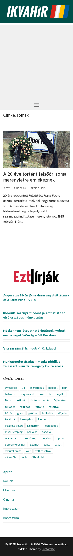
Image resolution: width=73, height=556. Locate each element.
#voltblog (11, 388)
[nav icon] (36, 104)
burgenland (27, 394)
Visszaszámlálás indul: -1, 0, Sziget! (29, 348)
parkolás (32, 432)
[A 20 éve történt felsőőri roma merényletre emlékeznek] (36, 149)
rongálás (46, 438)
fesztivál (54, 407)
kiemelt (42, 419)
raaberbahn (12, 438)
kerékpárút (27, 419)
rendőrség (30, 438)
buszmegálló (56, 394)
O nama (8, 499)
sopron (59, 438)
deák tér (21, 400)
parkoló (46, 432)
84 (23, 388)
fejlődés (10, 407)
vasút (58, 445)
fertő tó (39, 407)
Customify (48, 549)
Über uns (9, 490)
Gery (6, 188)
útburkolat (38, 457)
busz (41, 394)
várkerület (11, 457)
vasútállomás (13, 451)
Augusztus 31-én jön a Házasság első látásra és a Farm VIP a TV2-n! (36, 297)
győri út (33, 413)
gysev (20, 413)
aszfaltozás (37, 388)
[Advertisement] (36, 61)
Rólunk (8, 481)
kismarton (33, 426)
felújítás (25, 407)
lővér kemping (14, 432)
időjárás (62, 413)
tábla (47, 445)
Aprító (7, 471)
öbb (24, 457)
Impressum (11, 517)
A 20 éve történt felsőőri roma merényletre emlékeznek (34, 177)
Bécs (8, 400)
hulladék (47, 413)
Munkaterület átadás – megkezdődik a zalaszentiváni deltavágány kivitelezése (33, 363)
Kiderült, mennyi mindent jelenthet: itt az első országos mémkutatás (34, 315)
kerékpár (10, 419)
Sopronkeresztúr (15, 445)
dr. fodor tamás (39, 400)
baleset (53, 388)
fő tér (8, 413)
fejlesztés (60, 400)
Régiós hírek (38, 188)
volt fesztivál (43, 451)
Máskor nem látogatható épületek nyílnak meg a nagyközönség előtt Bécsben (34, 332)
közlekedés (51, 426)
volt (28, 451)
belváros (10, 394)
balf (64, 388)
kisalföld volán (14, 426)
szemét (34, 445)
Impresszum (11, 508)
